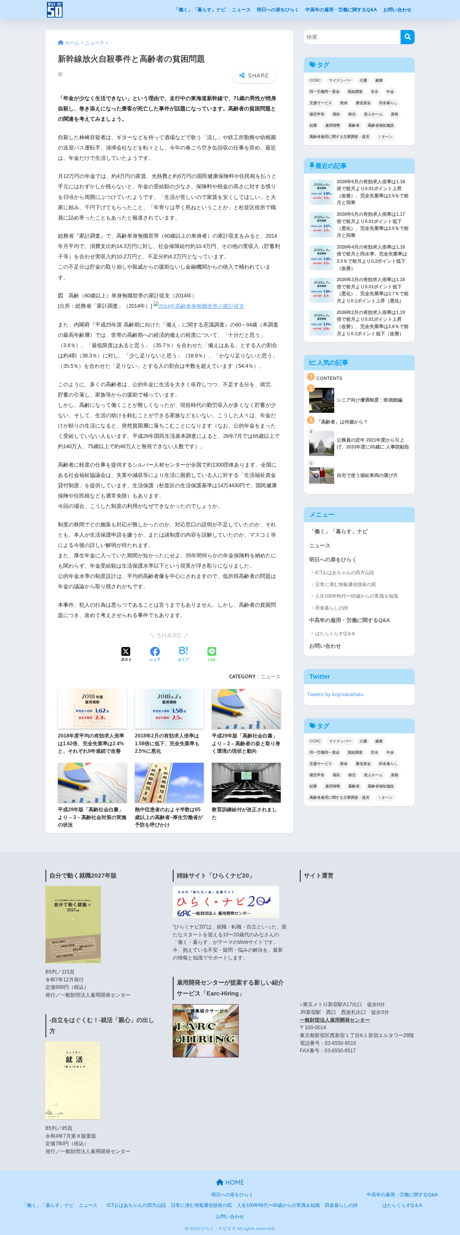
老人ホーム (373, 114)
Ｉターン (385, 136)
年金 (390, 91)
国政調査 (355, 91)
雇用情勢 (332, 125)
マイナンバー (340, 80)
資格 (394, 114)
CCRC (315, 80)
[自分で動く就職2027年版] (73, 924)
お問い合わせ (397, 9)
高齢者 (354, 125)
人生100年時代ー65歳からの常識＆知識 (356, 596)
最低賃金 (363, 103)
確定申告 (317, 114)
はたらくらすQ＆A (335, 633)
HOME (233, 1182)
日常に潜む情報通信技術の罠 (345, 584)
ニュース (241, 9)
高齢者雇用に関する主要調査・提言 (339, 136)
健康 (379, 80)
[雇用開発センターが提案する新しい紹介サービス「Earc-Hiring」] (206, 1030)
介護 (363, 80)
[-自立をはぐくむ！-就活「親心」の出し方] (72, 1080)
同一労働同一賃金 (324, 91)
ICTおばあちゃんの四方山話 (344, 572)
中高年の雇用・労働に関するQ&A (341, 9)
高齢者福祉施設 (381, 125)
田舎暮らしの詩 (331, 607)
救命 (344, 103)
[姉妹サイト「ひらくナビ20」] (226, 901)
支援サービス (320, 103)
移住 (352, 114)
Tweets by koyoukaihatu (335, 694)
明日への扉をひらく (278, 9)
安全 (374, 91)
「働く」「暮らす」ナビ (200, 9)
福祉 (336, 114)
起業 (313, 125)
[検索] (408, 37)
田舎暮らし (388, 103)
